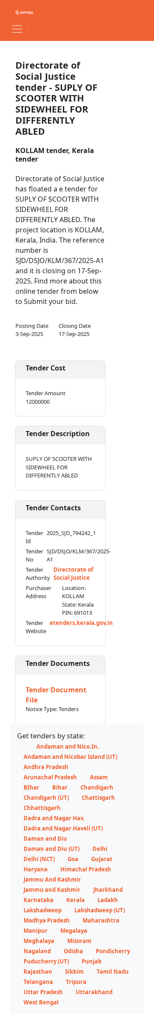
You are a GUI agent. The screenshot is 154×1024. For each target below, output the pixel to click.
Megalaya (73, 930)
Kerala (75, 900)
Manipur (35, 930)
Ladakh (108, 900)
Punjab (91, 961)
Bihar (60, 787)
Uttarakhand (94, 992)
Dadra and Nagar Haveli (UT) (63, 828)
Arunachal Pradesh (50, 777)
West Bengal (41, 1002)
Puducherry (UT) (46, 961)
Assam (99, 777)
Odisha (73, 951)
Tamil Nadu (113, 971)
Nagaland (37, 951)
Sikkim (74, 971)
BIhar (31, 787)
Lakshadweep (43, 910)
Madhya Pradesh (47, 920)
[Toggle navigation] (17, 29)
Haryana (35, 869)
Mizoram (79, 941)
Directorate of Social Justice (73, 574)
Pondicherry (113, 951)
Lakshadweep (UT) (99, 910)
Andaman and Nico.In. (67, 746)
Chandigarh (96, 787)
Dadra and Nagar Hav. (54, 818)
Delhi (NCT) (39, 859)
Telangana (38, 982)
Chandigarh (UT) (46, 797)
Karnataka (38, 900)
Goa (73, 859)
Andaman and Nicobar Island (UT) (70, 757)
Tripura (76, 982)
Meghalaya (39, 941)
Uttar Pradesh (43, 992)
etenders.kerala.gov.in (81, 623)
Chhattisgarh (42, 808)
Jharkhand (108, 890)
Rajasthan (38, 971)
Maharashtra (101, 920)
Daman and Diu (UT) (52, 849)
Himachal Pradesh (85, 869)
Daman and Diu (45, 838)
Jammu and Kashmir (52, 890)
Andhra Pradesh (46, 767)
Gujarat (102, 859)
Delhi (99, 849)
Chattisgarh (98, 797)
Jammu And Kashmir (52, 879)
